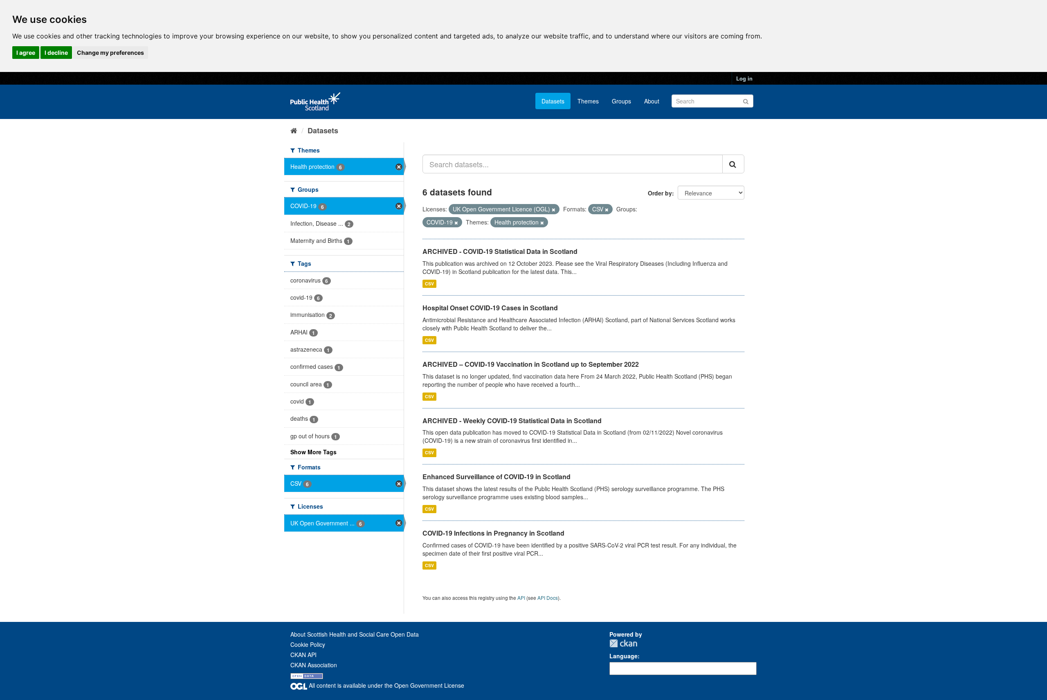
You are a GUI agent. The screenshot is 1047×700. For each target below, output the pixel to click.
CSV (429, 283)
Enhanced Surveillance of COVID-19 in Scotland (496, 476)
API (521, 597)
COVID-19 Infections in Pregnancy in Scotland (493, 533)
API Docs (547, 597)
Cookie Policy (307, 644)
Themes (588, 101)
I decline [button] (56, 52)
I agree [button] (25, 52)
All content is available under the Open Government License (385, 685)
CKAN (623, 643)
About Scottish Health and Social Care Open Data (354, 634)
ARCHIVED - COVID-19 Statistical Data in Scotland (499, 251)
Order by (660, 193)
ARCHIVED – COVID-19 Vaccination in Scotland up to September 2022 (530, 364)
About (651, 101)
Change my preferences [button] (110, 52)
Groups (621, 101)
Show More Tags (313, 452)
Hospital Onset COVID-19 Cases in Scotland (490, 307)
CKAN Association (313, 665)
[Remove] (553, 209)
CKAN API (303, 655)
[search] (733, 164)
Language (623, 656)
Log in (744, 78)
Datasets (552, 101)
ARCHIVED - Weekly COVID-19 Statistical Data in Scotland (512, 420)
